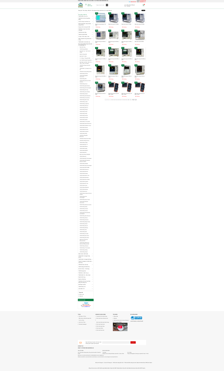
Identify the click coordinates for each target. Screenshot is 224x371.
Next (133, 99)
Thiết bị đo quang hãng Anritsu (85, 71)
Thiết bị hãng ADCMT (84, 150)
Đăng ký (133, 4)
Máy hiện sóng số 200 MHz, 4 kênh (114, 59)
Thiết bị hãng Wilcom (84, 146)
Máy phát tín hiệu (83, 56)
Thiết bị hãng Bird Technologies (85, 158)
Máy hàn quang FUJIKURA (85, 154)
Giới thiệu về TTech (82, 316)
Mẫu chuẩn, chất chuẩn (83, 253)
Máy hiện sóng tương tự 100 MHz (100, 25)
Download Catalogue (82, 324)
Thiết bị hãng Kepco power (85, 199)
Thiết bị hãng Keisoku (84, 115)
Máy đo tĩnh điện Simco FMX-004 (127, 362)
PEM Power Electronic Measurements (84, 240)
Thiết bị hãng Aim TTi (84, 144)
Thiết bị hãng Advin (83, 231)
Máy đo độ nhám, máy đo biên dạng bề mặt (85, 24)
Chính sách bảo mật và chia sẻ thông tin (121, 320)
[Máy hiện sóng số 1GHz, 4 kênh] (113, 69)
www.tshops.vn (95, 356)
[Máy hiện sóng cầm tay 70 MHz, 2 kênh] (140, 87)
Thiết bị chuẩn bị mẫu (83, 34)
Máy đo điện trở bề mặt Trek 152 (140, 362)
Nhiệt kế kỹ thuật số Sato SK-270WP (120, 368)
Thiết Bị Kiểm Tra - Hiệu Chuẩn (84, 275)
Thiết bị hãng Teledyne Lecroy (85, 125)
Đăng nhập (116, 316)
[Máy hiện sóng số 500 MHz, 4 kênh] (100, 69)
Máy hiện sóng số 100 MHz (113, 24)
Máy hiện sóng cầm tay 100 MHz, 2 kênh (127, 94)
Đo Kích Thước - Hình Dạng (84, 268)
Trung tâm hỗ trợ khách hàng (101, 316)
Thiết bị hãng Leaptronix (84, 103)
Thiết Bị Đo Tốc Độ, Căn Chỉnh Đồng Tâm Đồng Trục (84, 282)
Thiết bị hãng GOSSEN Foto (84, 266)
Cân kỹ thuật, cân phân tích (84, 21)
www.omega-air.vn (108, 356)
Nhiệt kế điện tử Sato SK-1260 (107, 368)
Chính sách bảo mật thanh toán (102, 318)
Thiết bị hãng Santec (84, 223)
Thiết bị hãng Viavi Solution (85, 91)
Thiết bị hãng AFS (83, 152)
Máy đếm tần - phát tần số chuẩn (85, 52)
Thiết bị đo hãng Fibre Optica (85, 138)
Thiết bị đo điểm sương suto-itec (115, 362)
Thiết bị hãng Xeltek (83, 148)
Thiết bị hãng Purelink (84, 117)
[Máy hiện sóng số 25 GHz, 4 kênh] (100, 87)
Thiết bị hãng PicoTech (84, 129)
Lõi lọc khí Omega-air (93, 362)
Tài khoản (128, 6)
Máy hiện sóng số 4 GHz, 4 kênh (127, 77)
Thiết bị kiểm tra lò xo (83, 16)
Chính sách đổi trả (99, 328)
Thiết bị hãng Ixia (83, 156)
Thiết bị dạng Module (84, 49)
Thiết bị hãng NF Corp (84, 183)
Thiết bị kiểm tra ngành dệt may (85, 259)
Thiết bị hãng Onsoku (84, 73)
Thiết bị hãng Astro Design (85, 179)
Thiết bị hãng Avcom (83, 83)
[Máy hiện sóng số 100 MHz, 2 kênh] (100, 52)
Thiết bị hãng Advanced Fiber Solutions (85, 81)
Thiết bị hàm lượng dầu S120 (102, 362)
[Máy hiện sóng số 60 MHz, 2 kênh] (113, 35)
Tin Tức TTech (81, 320)
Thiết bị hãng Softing (84, 249)
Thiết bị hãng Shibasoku (84, 187)
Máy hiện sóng (82, 47)
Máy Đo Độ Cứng (82, 277)
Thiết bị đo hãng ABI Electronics (83, 136)
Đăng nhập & (129, 4)
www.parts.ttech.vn (114, 356)
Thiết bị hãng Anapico (84, 173)
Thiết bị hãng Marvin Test (84, 175)
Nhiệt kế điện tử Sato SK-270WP (95, 368)
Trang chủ (80, 10)
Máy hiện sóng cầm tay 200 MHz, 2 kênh (113, 94)
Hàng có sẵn (82, 294)
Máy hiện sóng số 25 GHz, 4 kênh (100, 94)
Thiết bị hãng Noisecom (84, 169)
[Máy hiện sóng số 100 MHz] (113, 17)
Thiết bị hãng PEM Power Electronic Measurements (84, 243)
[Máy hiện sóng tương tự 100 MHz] (100, 17)
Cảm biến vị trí (82, 288)
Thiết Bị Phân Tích (82, 286)
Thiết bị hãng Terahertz (84, 131)
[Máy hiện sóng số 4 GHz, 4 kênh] (127, 69)
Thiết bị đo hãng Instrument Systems (85, 66)
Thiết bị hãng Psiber (83, 113)
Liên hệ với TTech (82, 322)
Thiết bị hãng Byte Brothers (85, 85)
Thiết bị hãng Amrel (83, 191)
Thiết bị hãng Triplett (83, 142)
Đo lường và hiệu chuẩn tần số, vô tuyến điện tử (85, 44)
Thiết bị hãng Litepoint (84, 181)
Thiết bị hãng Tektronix (84, 245)
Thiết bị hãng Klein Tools (84, 99)
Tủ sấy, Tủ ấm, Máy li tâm (84, 36)
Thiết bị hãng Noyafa (84, 251)
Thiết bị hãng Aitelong (84, 227)
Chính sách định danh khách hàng (102, 322)
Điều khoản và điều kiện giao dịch (85, 318)
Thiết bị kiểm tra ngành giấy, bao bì (84, 256)
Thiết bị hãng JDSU (83, 133)
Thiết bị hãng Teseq (83, 185)
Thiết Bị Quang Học (82, 270)
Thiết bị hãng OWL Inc (84, 107)
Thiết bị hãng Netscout (84, 105)
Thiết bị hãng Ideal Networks (85, 95)
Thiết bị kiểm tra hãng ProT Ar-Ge (86, 69)
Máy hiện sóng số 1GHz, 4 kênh (113, 77)
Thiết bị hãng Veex (83, 229)
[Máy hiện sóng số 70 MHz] (127, 17)
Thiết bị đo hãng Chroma (84, 140)
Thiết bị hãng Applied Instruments (84, 76)
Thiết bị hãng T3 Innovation (85, 121)
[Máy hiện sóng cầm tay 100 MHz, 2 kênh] (127, 87)
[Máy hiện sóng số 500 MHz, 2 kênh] (140, 52)
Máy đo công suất (83, 54)
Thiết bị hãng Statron (84, 217)
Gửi (133, 342)
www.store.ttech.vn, (89, 356)
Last (135, 99)
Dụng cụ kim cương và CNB (84, 26)
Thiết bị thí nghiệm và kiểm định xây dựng (85, 262)
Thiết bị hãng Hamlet (84, 93)
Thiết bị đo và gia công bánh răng (84, 19)
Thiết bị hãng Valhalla (84, 163)
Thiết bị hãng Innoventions (85, 97)
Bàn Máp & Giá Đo (82, 284)
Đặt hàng (98, 27)
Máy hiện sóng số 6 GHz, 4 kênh (140, 77)
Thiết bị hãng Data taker (84, 237)
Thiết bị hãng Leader (84, 101)
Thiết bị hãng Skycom (84, 225)
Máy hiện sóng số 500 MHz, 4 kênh (100, 77)
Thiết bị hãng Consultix (84, 233)
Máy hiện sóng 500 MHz (139, 41)
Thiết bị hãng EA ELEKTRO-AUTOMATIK (85, 213)
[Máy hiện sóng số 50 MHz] (140, 17)
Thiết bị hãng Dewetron (84, 219)
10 (128, 99)
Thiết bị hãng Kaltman (84, 189)
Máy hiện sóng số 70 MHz (126, 24)
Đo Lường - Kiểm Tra (87, 10)
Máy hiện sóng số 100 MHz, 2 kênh (100, 59)
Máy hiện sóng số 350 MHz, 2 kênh (127, 59)
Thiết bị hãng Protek (83, 111)
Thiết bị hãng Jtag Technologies (86, 165)
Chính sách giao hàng (100, 326)
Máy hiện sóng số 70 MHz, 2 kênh (127, 42)
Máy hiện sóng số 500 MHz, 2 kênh (140, 59)
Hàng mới (81, 296)
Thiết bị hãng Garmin (84, 210)
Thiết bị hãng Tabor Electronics (85, 123)
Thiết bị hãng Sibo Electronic (85, 215)
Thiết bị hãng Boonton (84, 171)
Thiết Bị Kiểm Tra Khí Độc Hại (84, 41)
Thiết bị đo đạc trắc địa (83, 264)
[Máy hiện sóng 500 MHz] (140, 35)
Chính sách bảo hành (100, 330)
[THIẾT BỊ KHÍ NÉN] (85, 302)
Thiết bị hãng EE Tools (84, 89)
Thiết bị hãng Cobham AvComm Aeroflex (86, 194)
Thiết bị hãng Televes (84, 127)
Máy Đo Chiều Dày (82, 279)
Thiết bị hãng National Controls (85, 204)
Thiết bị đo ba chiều (82, 32)
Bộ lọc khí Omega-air (84, 362)
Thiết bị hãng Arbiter (83, 206)
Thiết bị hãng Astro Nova (84, 235)
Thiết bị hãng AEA (83, 78)
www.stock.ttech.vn (101, 356)
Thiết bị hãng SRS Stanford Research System (85, 161)
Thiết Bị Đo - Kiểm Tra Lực (84, 272)
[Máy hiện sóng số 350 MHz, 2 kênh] (127, 52)
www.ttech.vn (83, 356)
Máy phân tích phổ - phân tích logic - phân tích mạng (86, 63)
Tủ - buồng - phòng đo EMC (85, 58)
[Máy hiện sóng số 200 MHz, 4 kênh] (113, 52)
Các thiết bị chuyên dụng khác (86, 60)
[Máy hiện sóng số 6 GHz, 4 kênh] (140, 69)
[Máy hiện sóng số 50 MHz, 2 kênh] (100, 35)
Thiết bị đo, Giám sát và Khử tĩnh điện (84, 30)
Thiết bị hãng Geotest (84, 208)
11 (130, 99)
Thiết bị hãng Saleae (84, 119)
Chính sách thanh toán (100, 324)
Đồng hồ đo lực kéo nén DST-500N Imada (81, 368)
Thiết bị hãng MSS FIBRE (84, 167)
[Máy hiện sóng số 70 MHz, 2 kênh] (127, 35)
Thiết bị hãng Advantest (84, 177)
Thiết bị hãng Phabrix (84, 109)
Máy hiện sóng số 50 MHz (139, 24)
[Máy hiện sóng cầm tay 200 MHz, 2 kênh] (113, 87)
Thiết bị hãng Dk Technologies (85, 87)
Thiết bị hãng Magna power (85, 221)
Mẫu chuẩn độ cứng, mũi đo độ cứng (85, 39)
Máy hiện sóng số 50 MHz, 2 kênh (100, 42)
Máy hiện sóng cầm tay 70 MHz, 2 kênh (139, 94)
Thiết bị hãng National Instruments (84, 202)
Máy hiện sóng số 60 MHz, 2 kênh (113, 42)
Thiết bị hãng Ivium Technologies (83, 197)
